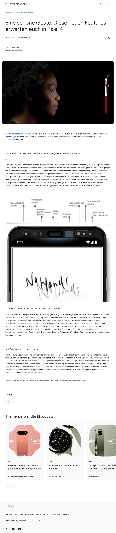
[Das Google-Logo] (9, 506)
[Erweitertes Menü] (108, 3)
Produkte (19, 13)
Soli (6, 159)
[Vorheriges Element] (8, 486)
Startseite (8, 13)
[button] (109, 37)
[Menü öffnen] (6, 3)
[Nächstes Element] (14, 486)
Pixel (9, 402)
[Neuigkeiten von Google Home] (18, 3)
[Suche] (101, 3)
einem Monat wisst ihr (18, 134)
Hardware (30, 13)
